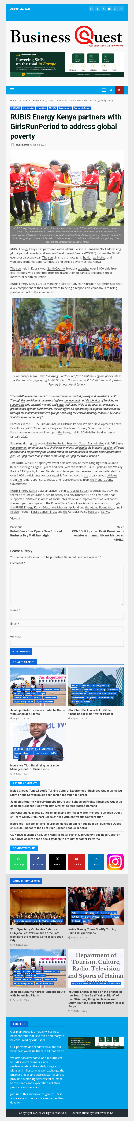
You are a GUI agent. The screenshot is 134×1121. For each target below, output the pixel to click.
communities (77, 452)
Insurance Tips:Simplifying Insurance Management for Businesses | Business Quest (65, 823)
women (22, 448)
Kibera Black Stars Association (70, 503)
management (72, 400)
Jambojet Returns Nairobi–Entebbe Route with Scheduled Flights (38, 686)
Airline (17, 689)
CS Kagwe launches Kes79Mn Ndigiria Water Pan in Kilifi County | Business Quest (63, 834)
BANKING (85, 685)
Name (15, 610)
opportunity (82, 409)
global (14, 253)
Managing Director (59, 284)
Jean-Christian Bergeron (93, 284)
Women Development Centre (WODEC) (71, 253)
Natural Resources (81, 702)
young (14, 448)
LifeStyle (106, 917)
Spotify (86, 921)
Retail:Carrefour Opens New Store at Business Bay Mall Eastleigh (36, 531)
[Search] (111, 90)
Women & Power (82, 108)
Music (116, 917)
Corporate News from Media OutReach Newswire (38, 921)
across (88, 262)
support (15, 404)
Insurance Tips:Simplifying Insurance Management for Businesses (38, 742)
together (84, 268)
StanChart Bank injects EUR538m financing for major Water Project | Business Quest (66, 812)
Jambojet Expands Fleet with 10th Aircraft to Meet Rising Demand (53, 806)
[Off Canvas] (12, 89)
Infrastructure (79, 693)
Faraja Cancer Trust (44, 512)
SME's (53, 753)
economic (29, 262)
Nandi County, (56, 268)
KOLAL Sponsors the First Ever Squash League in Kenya (51, 828)
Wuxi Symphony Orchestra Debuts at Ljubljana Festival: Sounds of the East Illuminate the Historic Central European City (38, 906)
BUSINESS (15, 108)
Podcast (76, 921)
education (40, 277)
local (13, 273)
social (60, 404)
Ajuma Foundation (102, 507)
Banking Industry (101, 685)
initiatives (31, 499)
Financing (100, 689)
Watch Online (119, 90)
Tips (16, 757)
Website (15, 637)
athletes (81, 467)
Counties (41, 108)
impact (25, 292)
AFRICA (75, 685)
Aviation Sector (51, 689)
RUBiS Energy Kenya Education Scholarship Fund (47, 507)
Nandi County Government (86, 428)
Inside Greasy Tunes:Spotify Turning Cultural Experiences (96, 906)
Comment (17, 563)
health (87, 257)
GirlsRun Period (71, 424)
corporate (73, 491)
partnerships (30, 503)
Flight (42, 693)
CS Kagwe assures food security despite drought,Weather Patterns (55, 839)
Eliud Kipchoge (97, 467)
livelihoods (111, 499)
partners (15, 452)
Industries (113, 689)
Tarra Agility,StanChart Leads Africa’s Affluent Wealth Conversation (58, 817)
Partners (16, 424)
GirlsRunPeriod (73, 249)
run (50, 257)
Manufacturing (106, 697)
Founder (72, 443)
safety (59, 495)
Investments (65, 108)
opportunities (45, 262)
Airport (26, 689)
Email (15, 623)
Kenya (97, 262)
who (30, 273)
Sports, (30, 471)
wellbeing (99, 257)
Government (18, 484)
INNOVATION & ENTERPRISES (27, 697)
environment (78, 495)
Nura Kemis (22, 144)
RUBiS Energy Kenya (23, 249)
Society (92, 512)
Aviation (37, 689)
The (44, 257)
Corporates (28, 108)
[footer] (67, 64)
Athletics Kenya (48, 428)
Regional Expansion (23, 702)
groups (55, 413)
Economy (88, 689)
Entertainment (108, 913)
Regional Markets (44, 702)
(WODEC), (31, 428)
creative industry (89, 913)
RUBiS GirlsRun (40, 424)
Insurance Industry (23, 753)
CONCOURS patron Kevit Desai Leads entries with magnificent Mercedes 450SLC (98, 533)
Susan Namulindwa (91, 443)
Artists (75, 913)
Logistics (91, 697)
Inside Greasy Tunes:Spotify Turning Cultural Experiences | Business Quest (59, 790)
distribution (68, 273)
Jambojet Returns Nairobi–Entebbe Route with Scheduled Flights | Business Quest (64, 801)
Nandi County (76, 384)
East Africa (31, 693)
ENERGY (52, 108)
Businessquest (79, 1113)
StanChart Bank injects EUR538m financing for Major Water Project (90, 712)
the (109, 253)
